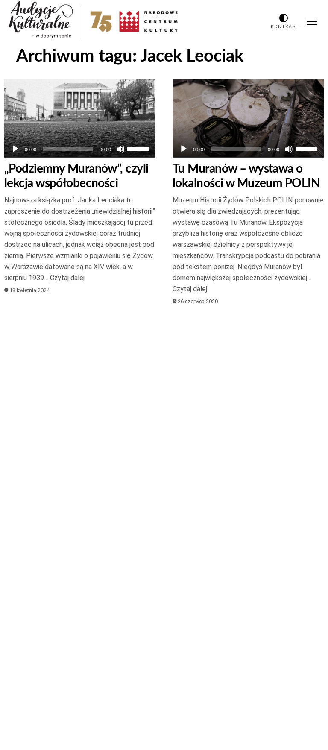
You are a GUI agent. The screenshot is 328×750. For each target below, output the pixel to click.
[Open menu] (311, 21)
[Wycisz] (120, 149)
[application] (79, 149)
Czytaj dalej (67, 278)
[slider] (139, 148)
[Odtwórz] (15, 149)
